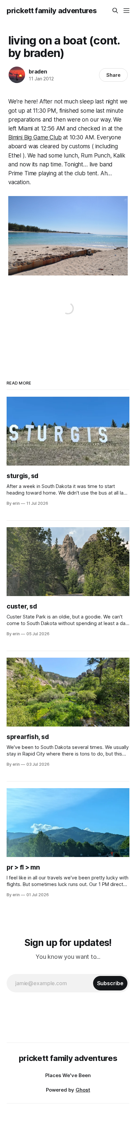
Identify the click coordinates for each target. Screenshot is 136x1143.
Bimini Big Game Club (35, 137)
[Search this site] (115, 10)
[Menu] (126, 10)
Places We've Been (68, 1075)
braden (38, 71)
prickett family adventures (51, 10)
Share (113, 75)
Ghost (83, 1090)
